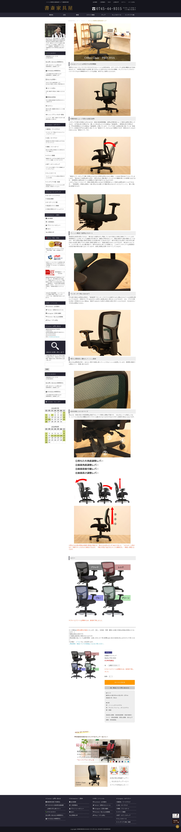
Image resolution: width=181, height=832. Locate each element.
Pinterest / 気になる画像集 (55, 316)
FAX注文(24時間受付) (53, 818)
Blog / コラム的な (52, 320)
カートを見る (131, 2)
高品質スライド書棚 (52, 205)
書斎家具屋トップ (73, 20)
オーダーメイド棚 (51, 202)
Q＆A (109, 2)
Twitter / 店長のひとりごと (55, 310)
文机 (64, 15)
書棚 (77, 15)
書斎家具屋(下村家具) (53, 802)
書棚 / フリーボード (123, 808)
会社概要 (95, 2)
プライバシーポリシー (54, 225)
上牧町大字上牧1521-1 (53, 808)
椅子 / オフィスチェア (124, 815)
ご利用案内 (102, 2)
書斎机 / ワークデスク (124, 802)
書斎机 (51, 15)
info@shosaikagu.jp (54, 336)
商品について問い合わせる (120, 688)
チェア (103, 15)
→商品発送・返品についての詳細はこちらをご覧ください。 (87, 643)
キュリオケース (116, 15)
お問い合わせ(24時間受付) (55, 815)
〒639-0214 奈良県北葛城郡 (55, 805)
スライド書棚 (91, 15)
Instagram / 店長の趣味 (54, 313)
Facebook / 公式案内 (53, 306)
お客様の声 (116, 2)
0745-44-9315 (51, 812)
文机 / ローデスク (122, 805)
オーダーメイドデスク (53, 195)
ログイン (124, 2)
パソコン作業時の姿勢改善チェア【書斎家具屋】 (57, 2)
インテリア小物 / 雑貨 (124, 822)
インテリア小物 (129, 15)
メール (78, 641)
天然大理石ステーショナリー (55, 209)
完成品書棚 (49, 198)
